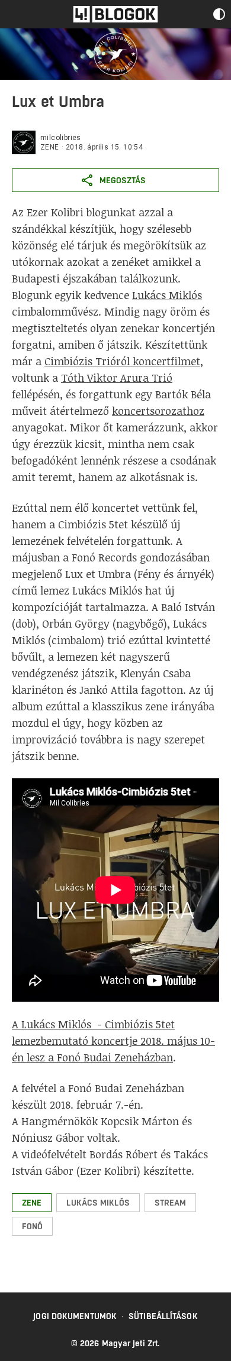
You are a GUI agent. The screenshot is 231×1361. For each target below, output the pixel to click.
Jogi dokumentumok (75, 1316)
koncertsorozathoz (158, 411)
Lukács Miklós (167, 295)
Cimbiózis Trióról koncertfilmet (122, 361)
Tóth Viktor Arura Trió (116, 378)
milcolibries (60, 138)
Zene (49, 147)
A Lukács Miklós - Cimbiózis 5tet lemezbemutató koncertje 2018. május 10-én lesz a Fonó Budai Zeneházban (113, 1040)
